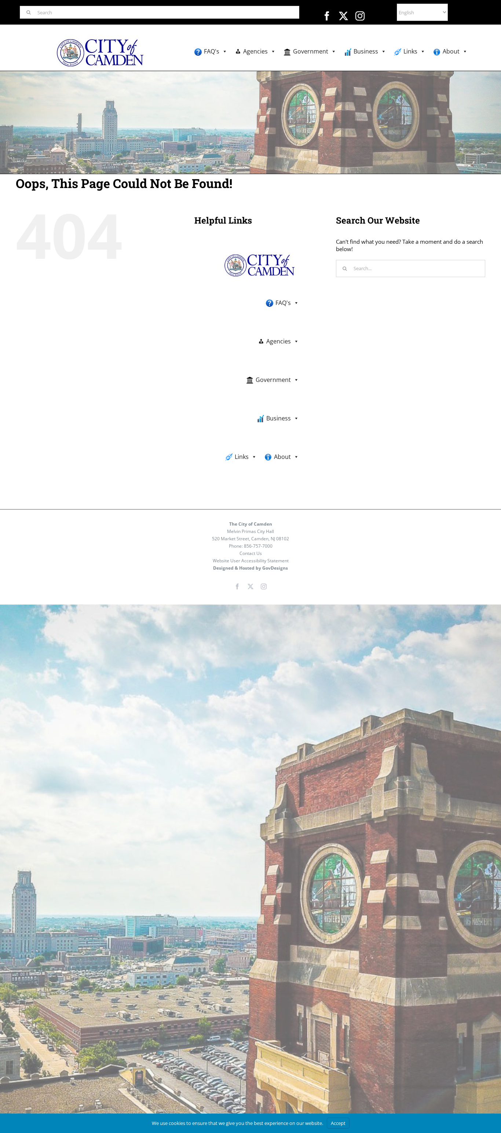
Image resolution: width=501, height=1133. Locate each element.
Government (310, 51)
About (451, 51)
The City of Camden (250, 524)
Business (366, 51)
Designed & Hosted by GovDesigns (250, 568)
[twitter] (343, 16)
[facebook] (327, 16)
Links (410, 51)
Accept (338, 1123)
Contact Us (250, 553)
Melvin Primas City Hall (250, 531)
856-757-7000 (258, 546)
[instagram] (360, 16)
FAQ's (211, 51)
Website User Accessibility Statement (251, 561)
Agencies (255, 51)
